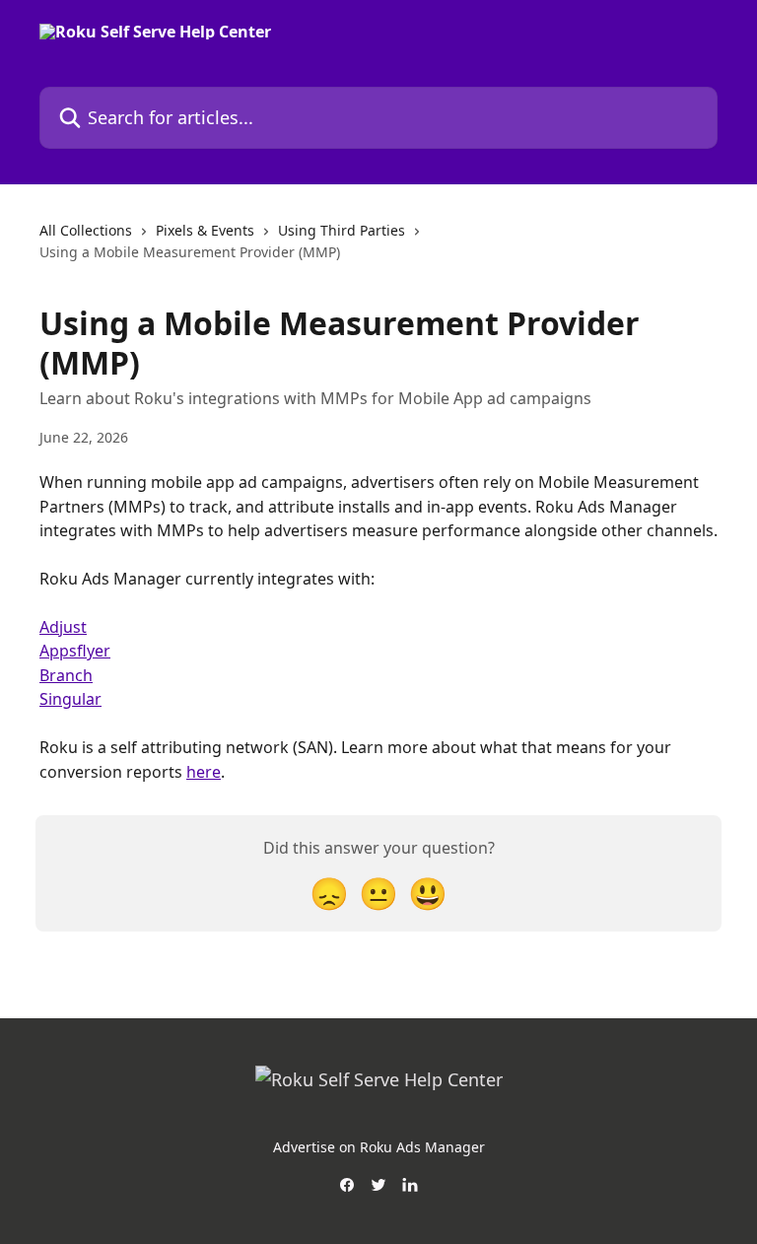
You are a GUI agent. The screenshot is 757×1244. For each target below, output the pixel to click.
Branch (66, 675)
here (203, 772)
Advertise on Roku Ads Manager (379, 1147)
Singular (70, 699)
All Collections (85, 230)
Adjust (63, 627)
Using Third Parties (341, 230)
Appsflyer (74, 650)
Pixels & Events (205, 230)
